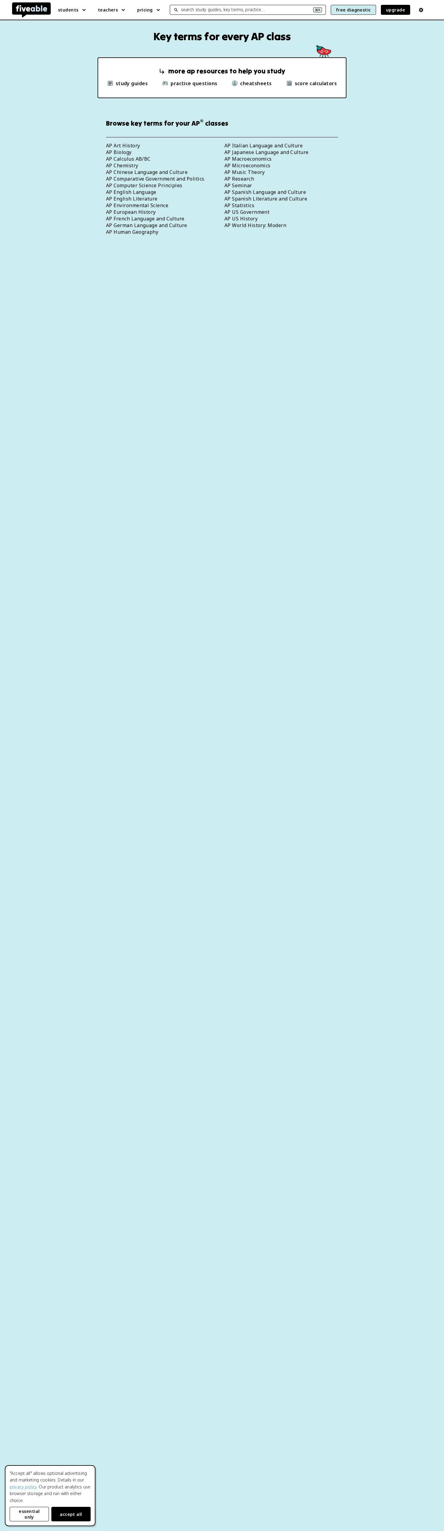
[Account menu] (421, 10)
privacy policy (23, 1487)
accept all (71, 1514)
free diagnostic (353, 10)
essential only (29, 1514)
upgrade (395, 10)
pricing (145, 10)
